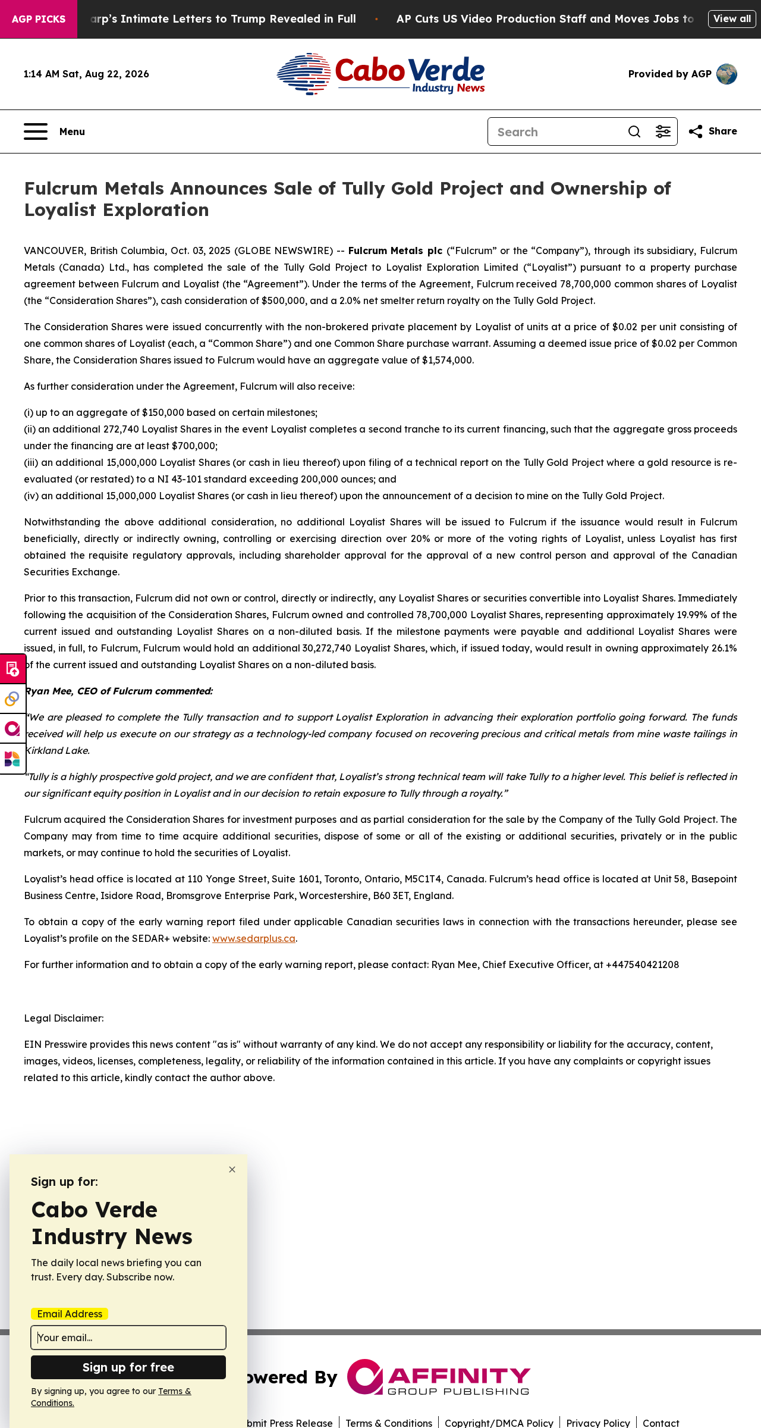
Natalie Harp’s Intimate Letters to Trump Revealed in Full (196, 19)
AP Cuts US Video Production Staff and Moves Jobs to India (562, 19)
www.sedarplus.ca (253, 938)
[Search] (634, 131)
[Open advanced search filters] (663, 131)
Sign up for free (128, 1367)
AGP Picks (38, 19)
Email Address (69, 1314)
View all (732, 18)
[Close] (232, 1169)
